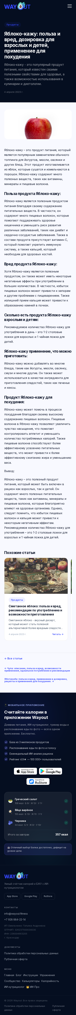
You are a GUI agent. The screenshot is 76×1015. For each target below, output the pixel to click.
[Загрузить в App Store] (25, 771)
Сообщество (12, 980)
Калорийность (50, 980)
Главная (9, 975)
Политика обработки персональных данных (31, 953)
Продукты (13, 24)
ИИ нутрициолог (14, 986)
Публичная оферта (15, 959)
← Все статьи (13, 658)
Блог (19, 975)
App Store (12, 896)
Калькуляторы (31, 980)
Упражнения (47, 975)
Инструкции (30, 975)
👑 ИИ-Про (32, 986)
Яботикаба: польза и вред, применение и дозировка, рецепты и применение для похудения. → (35, 680)
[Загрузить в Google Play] (50, 771)
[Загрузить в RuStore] (38, 781)
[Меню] (70, 6)
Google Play (30, 896)
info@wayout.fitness (16, 913)
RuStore (48, 896)
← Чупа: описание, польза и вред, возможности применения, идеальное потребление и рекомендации (37, 669)
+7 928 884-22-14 (15, 919)
